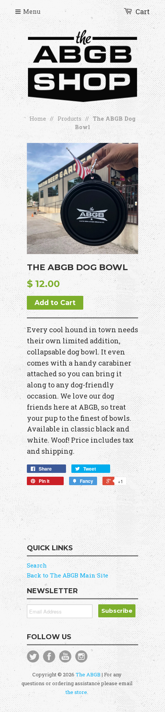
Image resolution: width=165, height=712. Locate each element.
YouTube (65, 656)
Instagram (81, 656)
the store (76, 692)
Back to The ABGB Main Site (67, 575)
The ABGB (88, 674)
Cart (142, 11)
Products (69, 118)
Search (37, 565)
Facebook (49, 656)
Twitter (33, 656)
